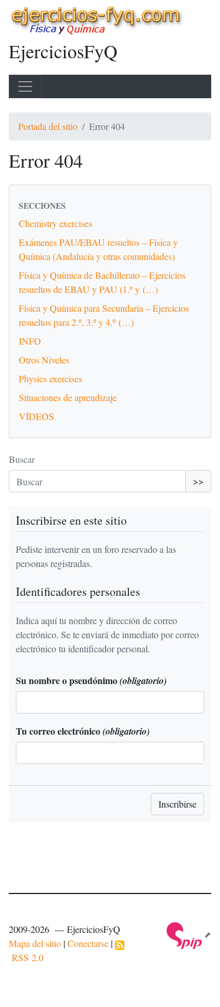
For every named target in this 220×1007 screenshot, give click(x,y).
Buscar (22, 459)
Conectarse (88, 943)
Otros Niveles (44, 360)
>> (198, 481)
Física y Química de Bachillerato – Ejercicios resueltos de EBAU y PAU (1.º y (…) (102, 282)
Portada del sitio (47, 126)
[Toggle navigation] (25, 86)
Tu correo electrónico (83, 731)
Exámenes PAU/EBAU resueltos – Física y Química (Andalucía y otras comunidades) (98, 249)
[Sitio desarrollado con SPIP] (189, 934)
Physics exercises (50, 378)
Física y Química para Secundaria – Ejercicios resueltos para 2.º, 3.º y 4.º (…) (104, 315)
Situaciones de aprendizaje (68, 397)
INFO (30, 341)
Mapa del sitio (35, 943)
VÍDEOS (36, 416)
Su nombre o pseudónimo (91, 680)
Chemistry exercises (55, 223)
